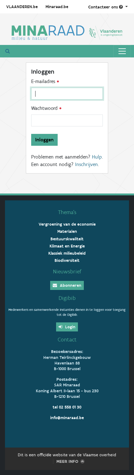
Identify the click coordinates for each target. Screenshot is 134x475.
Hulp (97, 157)
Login (69, 327)
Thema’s (67, 212)
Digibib (67, 298)
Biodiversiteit (67, 260)
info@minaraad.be (67, 417)
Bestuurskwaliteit (67, 239)
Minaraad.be (56, 6)
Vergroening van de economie (67, 224)
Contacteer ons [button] (103, 7)
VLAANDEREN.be (22, 6)
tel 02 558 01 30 (67, 407)
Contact (67, 339)
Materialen (67, 231)
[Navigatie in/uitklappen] (122, 51)
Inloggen (44, 140)
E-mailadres (44, 81)
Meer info (67, 461)
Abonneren (70, 285)
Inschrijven (86, 164)
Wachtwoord (45, 108)
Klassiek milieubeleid (67, 253)
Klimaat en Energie (67, 246)
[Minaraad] (67, 31)
